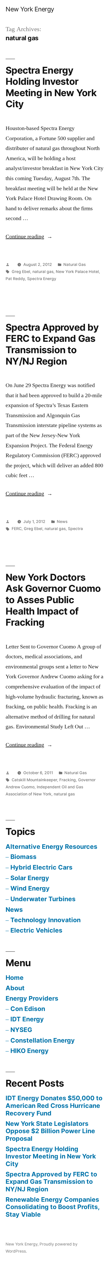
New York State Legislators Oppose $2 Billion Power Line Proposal (50, 1131)
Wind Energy (30, 888)
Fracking (67, 779)
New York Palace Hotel (77, 271)
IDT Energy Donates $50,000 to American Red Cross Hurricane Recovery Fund (54, 1105)
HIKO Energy (29, 1050)
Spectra (75, 528)
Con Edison (27, 1008)
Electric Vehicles (36, 930)
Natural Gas (74, 264)
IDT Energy (27, 1019)
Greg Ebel (21, 271)
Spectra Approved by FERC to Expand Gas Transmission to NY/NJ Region (52, 344)
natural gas (42, 271)
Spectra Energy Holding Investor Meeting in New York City (51, 87)
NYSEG (21, 1029)
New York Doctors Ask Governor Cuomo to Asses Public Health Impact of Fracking (53, 600)
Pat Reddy (15, 278)
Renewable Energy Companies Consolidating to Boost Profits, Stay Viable (53, 1207)
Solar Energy (29, 878)
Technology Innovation (45, 920)
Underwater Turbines (43, 899)
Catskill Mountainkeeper (34, 779)
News (62, 521)
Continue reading (29, 236)
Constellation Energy (42, 1040)
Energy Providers (32, 998)
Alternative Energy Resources (51, 846)
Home (15, 977)
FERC (17, 528)
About (15, 988)
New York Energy (30, 9)
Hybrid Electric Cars (41, 867)
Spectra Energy (41, 278)
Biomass (23, 856)
